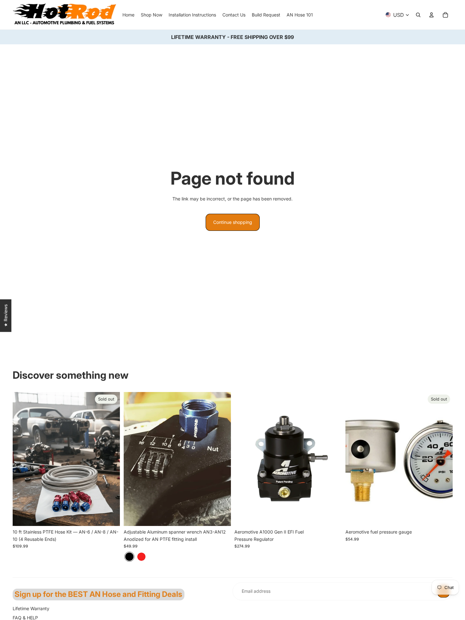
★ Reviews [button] (5, 315)
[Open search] (418, 15)
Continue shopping (232, 222)
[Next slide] (221, 459)
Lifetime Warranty (31, 608)
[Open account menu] (431, 15)
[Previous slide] (133, 459)
